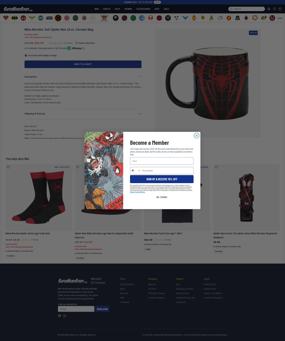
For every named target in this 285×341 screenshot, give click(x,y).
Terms (143, 192)
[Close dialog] (196, 135)
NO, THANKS (161, 197)
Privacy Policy (134, 192)
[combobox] (135, 170)
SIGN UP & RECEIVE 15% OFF (161, 179)
